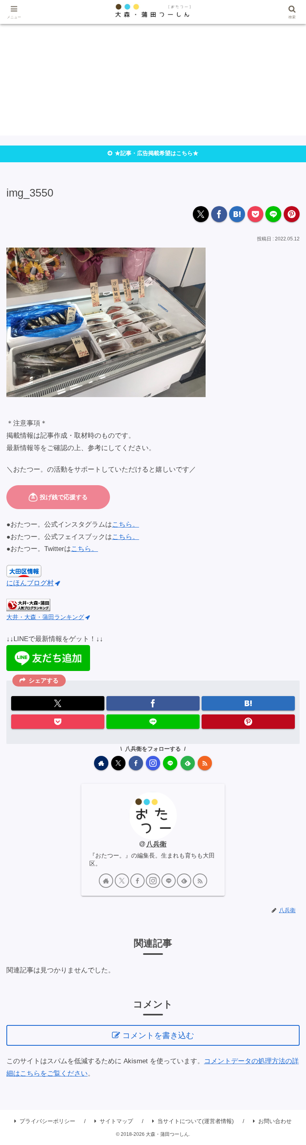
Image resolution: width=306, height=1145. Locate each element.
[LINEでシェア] (273, 214)
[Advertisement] (153, 80)
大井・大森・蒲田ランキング (45, 617)
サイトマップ (116, 1121)
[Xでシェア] (201, 214)
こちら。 (125, 524)
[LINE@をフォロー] (170, 763)
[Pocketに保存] (255, 214)
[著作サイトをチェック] (101, 763)
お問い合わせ (275, 1121)
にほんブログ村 (30, 583)
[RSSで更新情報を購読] (205, 763)
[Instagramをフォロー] (153, 763)
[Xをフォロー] (118, 763)
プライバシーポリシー (47, 1121)
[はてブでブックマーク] (237, 214)
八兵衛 (156, 844)
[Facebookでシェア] (219, 214)
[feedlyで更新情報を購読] (187, 763)
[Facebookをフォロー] (136, 763)
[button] (283, 1042)
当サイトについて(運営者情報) (195, 1121)
